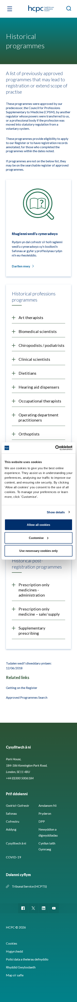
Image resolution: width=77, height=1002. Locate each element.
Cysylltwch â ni (16, 843)
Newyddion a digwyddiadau (48, 832)
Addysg (11, 829)
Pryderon (44, 813)
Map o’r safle (14, 975)
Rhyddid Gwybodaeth (21, 967)
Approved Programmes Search (26, 697)
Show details (56, 512)
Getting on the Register (21, 688)
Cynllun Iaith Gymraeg (46, 846)
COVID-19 (13, 857)
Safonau (11, 813)
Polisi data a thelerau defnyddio (27, 959)
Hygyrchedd (14, 951)
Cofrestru (12, 821)
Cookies (11, 943)
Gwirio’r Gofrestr (17, 805)
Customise (36, 537)
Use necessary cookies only (38, 550)
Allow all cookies (38, 524)
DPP (41, 821)
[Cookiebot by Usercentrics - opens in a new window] (55, 448)
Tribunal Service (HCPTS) (29, 886)
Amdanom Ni (47, 805)
